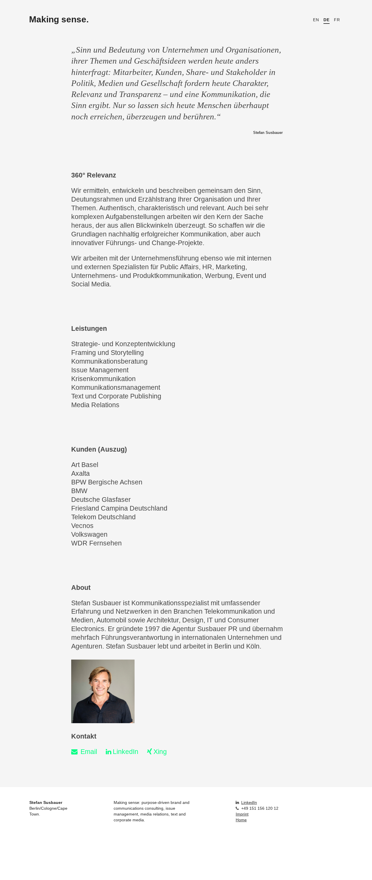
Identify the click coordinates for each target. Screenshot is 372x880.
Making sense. (59, 19)
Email (89, 751)
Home (241, 820)
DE (326, 19)
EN (316, 19)
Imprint (242, 814)
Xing (160, 751)
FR (337, 19)
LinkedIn (125, 751)
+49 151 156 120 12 (259, 808)
